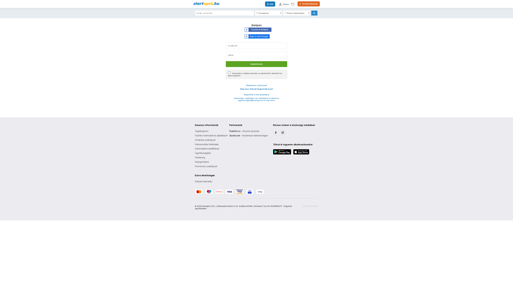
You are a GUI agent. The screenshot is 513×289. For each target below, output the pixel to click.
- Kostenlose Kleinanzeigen (248, 135)
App (271, 4)
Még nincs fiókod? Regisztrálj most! (256, 89)
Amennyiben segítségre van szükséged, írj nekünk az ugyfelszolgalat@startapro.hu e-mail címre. (256, 99)
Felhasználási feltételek (207, 144)
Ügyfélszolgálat (203, 153)
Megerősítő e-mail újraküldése (256, 95)
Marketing (200, 157)
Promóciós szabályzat (206, 166)
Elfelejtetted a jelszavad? (256, 85)
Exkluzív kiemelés (203, 181)
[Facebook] (275, 132)
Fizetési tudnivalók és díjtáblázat (211, 135)
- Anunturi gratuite (244, 131)
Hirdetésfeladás (310, 4)
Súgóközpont (201, 131)
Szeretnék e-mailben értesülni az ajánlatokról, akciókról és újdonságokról (255, 74)
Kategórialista (202, 162)
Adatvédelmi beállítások (207, 148)
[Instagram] (282, 132)
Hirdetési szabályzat (205, 140)
